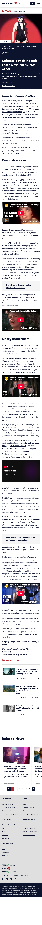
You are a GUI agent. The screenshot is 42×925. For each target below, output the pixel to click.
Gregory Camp (8, 96)
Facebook (3, 879)
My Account (26, 825)
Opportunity (5, 838)
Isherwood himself (18, 446)
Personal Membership (8, 808)
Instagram (15, 879)
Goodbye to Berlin (15, 193)
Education (5, 835)
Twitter (7, 879)
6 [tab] (29, 788)
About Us (5, 855)
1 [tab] (12, 788)
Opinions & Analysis (19, 11)
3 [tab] (19, 788)
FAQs (3, 849)
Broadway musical (13, 248)
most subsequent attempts (13, 112)
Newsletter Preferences (30, 831)
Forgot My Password (29, 828)
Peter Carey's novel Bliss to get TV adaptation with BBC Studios (27, 708)
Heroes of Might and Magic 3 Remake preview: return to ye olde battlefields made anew (27, 689)
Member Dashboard (29, 835)
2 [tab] (15, 788)
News (24, 804)
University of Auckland (25, 96)
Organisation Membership (10, 814)
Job (3, 828)
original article (21, 654)
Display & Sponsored (8, 825)
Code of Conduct (24, 875)
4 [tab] (22, 788)
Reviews (25, 811)
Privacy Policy (5, 875)
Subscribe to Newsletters (30, 814)
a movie (34, 235)
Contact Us (5, 852)
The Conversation (8, 86)
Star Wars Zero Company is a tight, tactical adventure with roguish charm (27, 671)
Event (3, 831)
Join (32, 3)
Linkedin (11, 879)
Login (38, 3)
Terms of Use (14, 875)
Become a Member (7, 804)
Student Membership (8, 811)
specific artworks (30, 519)
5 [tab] (26, 788)
